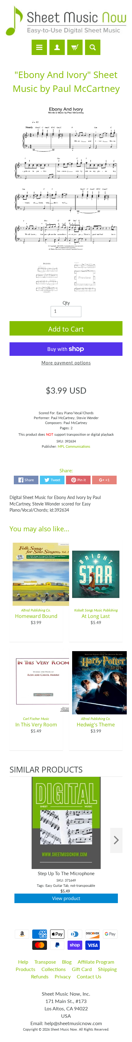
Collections (53, 969)
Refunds (40, 976)
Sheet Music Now (64, 1029)
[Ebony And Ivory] (47, 278)
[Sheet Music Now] (66, 21)
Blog (67, 962)
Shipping (107, 969)
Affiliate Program (96, 962)
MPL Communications (74, 446)
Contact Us (89, 976)
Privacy (63, 976)
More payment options (66, 362)
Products (25, 969)
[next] (116, 840)
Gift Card (82, 969)
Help (23, 962)
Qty (66, 303)
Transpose (45, 962)
